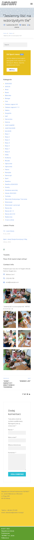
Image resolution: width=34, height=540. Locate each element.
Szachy (7, 187)
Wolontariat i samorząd (12, 205)
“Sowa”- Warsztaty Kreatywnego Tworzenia (8, 384)
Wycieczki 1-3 (9, 211)
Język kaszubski (10, 128)
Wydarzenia (8, 217)
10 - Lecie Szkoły (8, 231)
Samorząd (8, 175)
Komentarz (12, 453)
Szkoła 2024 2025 (10, 193)
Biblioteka (8, 95)
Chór (6, 101)
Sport (6, 178)
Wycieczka (8, 208)
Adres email (12, 437)
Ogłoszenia (8, 163)
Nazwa (11, 430)
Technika (8, 196)
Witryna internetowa (14, 445)
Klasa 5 (7, 146)
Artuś (6, 89)
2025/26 (7, 86)
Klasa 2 (7, 137)
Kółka (7, 155)
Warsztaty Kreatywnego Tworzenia (16, 199)
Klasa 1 (7, 134)
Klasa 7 (7, 149)
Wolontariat (8, 202)
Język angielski (9, 125)
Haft (6, 116)
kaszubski (8, 131)
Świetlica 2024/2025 (11, 184)
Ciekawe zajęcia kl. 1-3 (12, 107)
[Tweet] (25, 394)
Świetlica (8, 181)
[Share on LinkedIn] (29, 394)
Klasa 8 (7, 152)
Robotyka (8, 172)
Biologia (7, 98)
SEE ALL (12, 70)
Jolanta (16, 27)
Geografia (8, 113)
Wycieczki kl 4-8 (10, 214)
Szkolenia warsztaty (11, 190)
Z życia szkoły (9, 220)
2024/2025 (8, 83)
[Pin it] (27, 394)
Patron (7, 169)
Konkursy (8, 158)
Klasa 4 (7, 143)
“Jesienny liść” (25, 381)
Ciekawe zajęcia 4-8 (11, 104)
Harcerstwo (8, 119)
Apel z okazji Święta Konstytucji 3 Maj (15, 239)
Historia (7, 122)
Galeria (24, 25)
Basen (7, 92)
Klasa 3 (7, 140)
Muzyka (7, 161)
